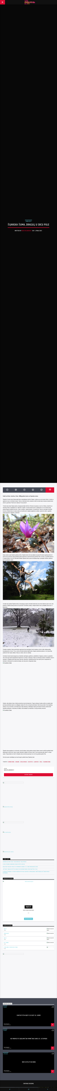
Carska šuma (11, 862)
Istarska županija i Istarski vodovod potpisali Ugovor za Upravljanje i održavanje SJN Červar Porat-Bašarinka (26, 973)
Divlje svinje (24, 862)
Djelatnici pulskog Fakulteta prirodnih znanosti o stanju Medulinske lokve (20, 967)
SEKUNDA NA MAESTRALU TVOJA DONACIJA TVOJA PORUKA (14, 962)
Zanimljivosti (28, 267)
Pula (41, 862)
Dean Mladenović (27, 277)
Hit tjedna (6, 1043)
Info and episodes (28, 1019)
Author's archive (29, 875)
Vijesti (5, 1029)
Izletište (30, 862)
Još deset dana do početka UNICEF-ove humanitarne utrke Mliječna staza (20, 969)
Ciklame (17, 862)
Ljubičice (36, 862)
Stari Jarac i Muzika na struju (11, 1048)
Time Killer (6, 1034)
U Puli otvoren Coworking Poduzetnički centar (14, 965)
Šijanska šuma (46, 862)
